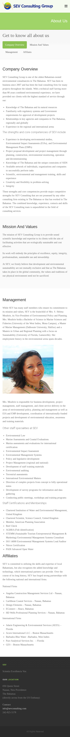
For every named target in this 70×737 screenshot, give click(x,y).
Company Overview (14, 45)
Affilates (27, 52)
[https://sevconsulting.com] (29, 5)
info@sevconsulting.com (14, 708)
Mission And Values (39, 45)
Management (11, 52)
